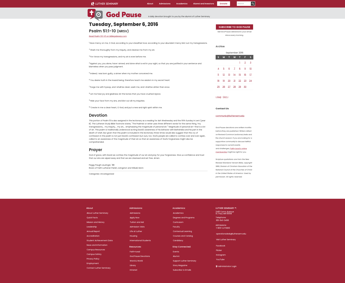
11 (218, 74)
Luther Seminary (104, 3)
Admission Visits (137, 226)
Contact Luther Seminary (99, 268)
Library (133, 265)
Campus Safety (94, 254)
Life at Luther (136, 231)
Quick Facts (92, 217)
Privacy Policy (93, 258)
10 (251, 68)
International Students (140, 240)
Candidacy (178, 240)
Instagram (221, 255)
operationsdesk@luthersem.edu (231, 233)
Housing (133, 236)
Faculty (176, 226)
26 (223, 86)
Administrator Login (227, 266)
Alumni (176, 256)
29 (240, 86)
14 (234, 74)
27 (229, 86)
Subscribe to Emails (182, 270)
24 (250, 80)
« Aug (218, 97)
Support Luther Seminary (184, 260)
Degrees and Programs (183, 217)
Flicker (219, 250)
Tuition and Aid (137, 222)
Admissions (135, 213)
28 (234, 86)
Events (176, 251)
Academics (178, 213)
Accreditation (93, 236)
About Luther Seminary (97, 213)
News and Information (97, 245)
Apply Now (134, 217)
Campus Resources (96, 249)
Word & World (136, 260)
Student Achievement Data (100, 240)
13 (229, 74)
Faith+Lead (135, 251)
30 (245, 86)
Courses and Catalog (183, 236)
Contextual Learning (182, 231)
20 (229, 80)
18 (218, 80)
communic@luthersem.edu (230, 115)
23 (245, 80)
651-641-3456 (222, 220)
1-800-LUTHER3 (223, 228)
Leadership (92, 226)
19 (224, 80)
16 (245, 74)
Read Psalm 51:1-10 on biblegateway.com (108, 36)
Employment (93, 263)
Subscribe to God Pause (234, 27)
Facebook (220, 245)
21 (234, 80)
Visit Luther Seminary (226, 239)
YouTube (220, 259)
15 (240, 74)
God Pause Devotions (140, 256)
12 (224, 74)
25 (218, 86)
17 (251, 74)
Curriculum (178, 222)
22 (240, 80)
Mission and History (95, 222)
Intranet (133, 270)
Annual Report (93, 231)
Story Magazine (180, 265)
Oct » (225, 97)
